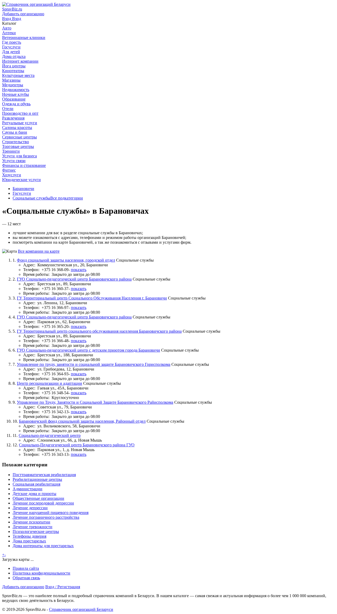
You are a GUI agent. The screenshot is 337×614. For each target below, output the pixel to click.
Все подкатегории (66, 198)
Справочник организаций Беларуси (81, 609)
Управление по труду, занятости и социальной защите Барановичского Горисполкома (93, 364)
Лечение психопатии (31, 522)
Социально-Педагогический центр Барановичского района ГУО (77, 445)
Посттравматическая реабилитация (44, 474)
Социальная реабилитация (36, 484)
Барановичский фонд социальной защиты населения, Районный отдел (82, 421)
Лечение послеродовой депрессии (43, 503)
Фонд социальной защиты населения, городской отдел (66, 260)
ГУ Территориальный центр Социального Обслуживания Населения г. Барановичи (92, 298)
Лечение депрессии (30, 508)
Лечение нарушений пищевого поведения (50, 512)
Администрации (27, 489)
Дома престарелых (29, 541)
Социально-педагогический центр (50, 435)
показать (78, 269)
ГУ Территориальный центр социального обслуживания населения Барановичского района (99, 331)
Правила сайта (26, 568)
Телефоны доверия (29, 536)
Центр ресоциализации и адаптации (49, 383)
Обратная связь (26, 578)
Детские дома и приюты (34, 493)
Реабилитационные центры (37, 479)
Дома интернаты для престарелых (43, 545)
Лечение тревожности (32, 527)
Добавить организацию (23, 587)
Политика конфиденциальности (41, 573)
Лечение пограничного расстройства (46, 517)
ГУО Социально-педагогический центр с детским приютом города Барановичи (88, 350)
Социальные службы (31, 198)
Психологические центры (36, 531)
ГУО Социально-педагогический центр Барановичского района (74, 279)
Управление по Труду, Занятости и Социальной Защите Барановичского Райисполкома (95, 402)
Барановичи (23, 188)
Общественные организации (38, 498)
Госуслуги (22, 193)
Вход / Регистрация (62, 587)
